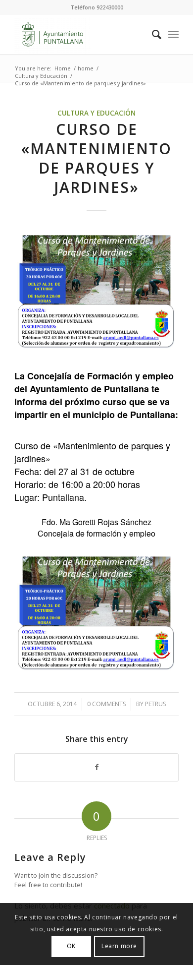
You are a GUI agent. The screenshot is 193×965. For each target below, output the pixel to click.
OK (71, 946)
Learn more (119, 946)
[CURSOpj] (96, 291)
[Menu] (173, 34)
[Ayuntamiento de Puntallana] (79, 34)
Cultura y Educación (96, 113)
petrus (155, 704)
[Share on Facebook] (96, 767)
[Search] (151, 34)
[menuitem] (151, 34)
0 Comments (106, 704)
